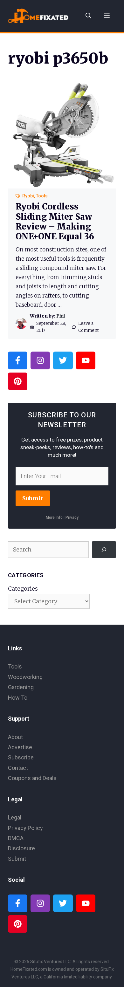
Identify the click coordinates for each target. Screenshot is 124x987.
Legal (14, 817)
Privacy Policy (25, 828)
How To (17, 697)
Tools (42, 195)
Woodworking (25, 677)
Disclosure (21, 848)
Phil (60, 316)
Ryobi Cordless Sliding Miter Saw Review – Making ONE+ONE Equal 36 (55, 221)
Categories (23, 588)
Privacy (72, 517)
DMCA (16, 838)
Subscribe (21, 757)
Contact (18, 767)
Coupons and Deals (32, 778)
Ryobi (28, 195)
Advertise (20, 747)
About (15, 737)
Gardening (21, 687)
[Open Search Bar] (88, 15)
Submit (32, 498)
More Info (54, 517)
